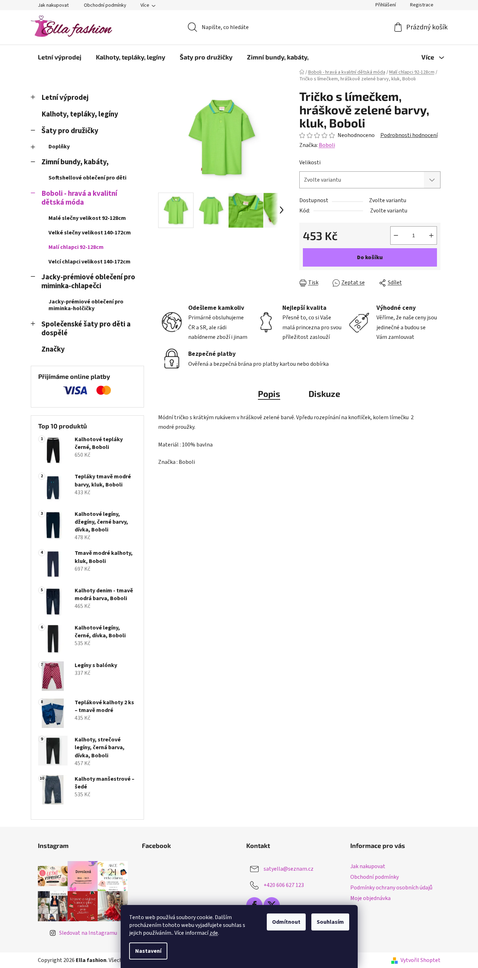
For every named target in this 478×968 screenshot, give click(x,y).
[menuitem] (59, 57)
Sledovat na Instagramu (88, 933)
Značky (53, 349)
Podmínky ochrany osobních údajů (391, 888)
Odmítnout (286, 922)
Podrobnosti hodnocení (409, 135)
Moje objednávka (370, 898)
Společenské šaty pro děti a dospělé (86, 328)
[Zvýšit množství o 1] (431, 235)
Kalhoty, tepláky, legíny (79, 114)
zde (213, 933)
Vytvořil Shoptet (420, 960)
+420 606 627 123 (284, 885)
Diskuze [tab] (324, 393)
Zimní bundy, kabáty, (75, 162)
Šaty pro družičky (69, 131)
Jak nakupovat (53, 5)
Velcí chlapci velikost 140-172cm (89, 262)
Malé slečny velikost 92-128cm (87, 218)
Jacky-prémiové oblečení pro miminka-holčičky (85, 305)
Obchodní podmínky (105, 5)
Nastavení (148, 951)
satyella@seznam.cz (288, 869)
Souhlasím (330, 922)
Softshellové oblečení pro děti (87, 178)
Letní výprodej (64, 97)
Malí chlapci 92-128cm (76, 247)
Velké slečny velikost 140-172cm (89, 233)
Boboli (327, 145)
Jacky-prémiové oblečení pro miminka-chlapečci (88, 281)
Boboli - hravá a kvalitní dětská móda (79, 197)
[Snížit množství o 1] (396, 235)
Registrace (421, 4)
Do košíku (370, 257)
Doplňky (59, 146)
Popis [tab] (269, 393)
